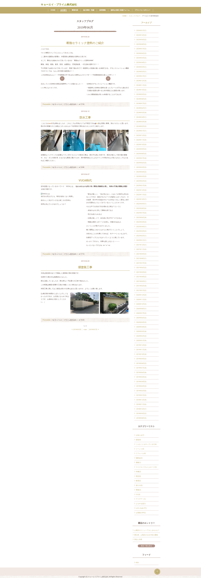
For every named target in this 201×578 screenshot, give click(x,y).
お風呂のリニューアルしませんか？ (146, 530)
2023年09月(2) (141, 149)
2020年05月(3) (141, 322)
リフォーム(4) (141, 453)
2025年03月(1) (141, 67)
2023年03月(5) (141, 176)
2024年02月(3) (141, 126)
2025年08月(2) (141, 44)
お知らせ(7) (140, 435)
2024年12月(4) (141, 81)
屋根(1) (138, 462)
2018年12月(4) (141, 400)
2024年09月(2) (141, 94)
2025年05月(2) (141, 58)
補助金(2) (139, 458)
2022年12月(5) (141, 190)
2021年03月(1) (141, 281)
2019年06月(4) (141, 372)
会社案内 (63, 10)
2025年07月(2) (141, 49)
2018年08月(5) (141, 418)
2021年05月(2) (141, 272)
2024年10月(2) (141, 90)
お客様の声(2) (141, 513)
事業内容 (75, 10)
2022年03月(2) (141, 231)
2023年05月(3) (141, 167)
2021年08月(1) (141, 258)
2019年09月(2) (141, 359)
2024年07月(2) (141, 103)
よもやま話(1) (141, 504)
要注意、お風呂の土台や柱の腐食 (146, 535)
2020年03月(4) (141, 331)
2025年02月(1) (141, 72)
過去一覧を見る (146, 546)
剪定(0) (138, 476)
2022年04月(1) (141, 227)
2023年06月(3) (141, 163)
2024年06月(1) (141, 108)
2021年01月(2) (141, 290)
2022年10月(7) (141, 199)
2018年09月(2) (141, 413)
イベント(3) (140, 449)
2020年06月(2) (141, 318)
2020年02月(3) (141, 336)
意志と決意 (138, 539)
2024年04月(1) (141, 117)
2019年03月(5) (141, 386)
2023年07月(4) (141, 158)
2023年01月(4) (141, 185)
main (85, 329)
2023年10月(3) (141, 144)
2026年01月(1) (141, 30)
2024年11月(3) (141, 85)
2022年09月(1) (141, 204)
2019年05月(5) (141, 377)
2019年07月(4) (141, 368)
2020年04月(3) (141, 327)
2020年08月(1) (141, 309)
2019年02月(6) (141, 391)
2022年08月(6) (141, 208)
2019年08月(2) (141, 363)
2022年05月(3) (141, 222)
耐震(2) (138, 481)
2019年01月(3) (141, 395)
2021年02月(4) (141, 286)
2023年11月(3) (141, 140)
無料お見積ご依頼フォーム (120, 10)
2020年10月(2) (141, 304)
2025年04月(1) (141, 62)
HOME (53, 10)
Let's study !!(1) (141, 508)
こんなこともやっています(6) (146, 444)
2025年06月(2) (141, 53)
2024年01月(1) (141, 131)
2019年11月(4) (141, 350)
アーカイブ (146, 22)
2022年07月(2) (141, 213)
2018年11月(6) (141, 404)
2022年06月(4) (141, 217)
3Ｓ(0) (138, 494)
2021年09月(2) (141, 254)
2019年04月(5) (141, 382)
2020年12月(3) (141, 295)
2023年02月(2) (141, 181)
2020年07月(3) (141, 313)
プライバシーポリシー (142, 10)
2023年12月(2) (141, 135)
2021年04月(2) (141, 277)
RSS (137, 563)
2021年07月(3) (141, 263)
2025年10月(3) (141, 35)
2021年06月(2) (141, 268)
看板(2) (138, 490)
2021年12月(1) (141, 245)
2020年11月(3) (141, 299)
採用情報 (102, 10)
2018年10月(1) (141, 409)
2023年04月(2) (141, 172)
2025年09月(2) (141, 40)
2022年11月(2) (141, 195)
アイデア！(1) (141, 499)
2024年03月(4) (141, 122)
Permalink (46, 104)
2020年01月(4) (141, 340)
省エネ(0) (139, 485)
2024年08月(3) (141, 99)
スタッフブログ (134, 16)
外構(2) (138, 472)
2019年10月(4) (141, 354)
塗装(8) (138, 440)
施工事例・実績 (88, 10)
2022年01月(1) (141, 240)
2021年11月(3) (141, 249)
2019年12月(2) (141, 345)
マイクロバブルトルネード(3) (146, 467)
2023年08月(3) (141, 154)
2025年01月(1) (141, 76)
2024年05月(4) (141, 113)
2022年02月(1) (141, 236)
